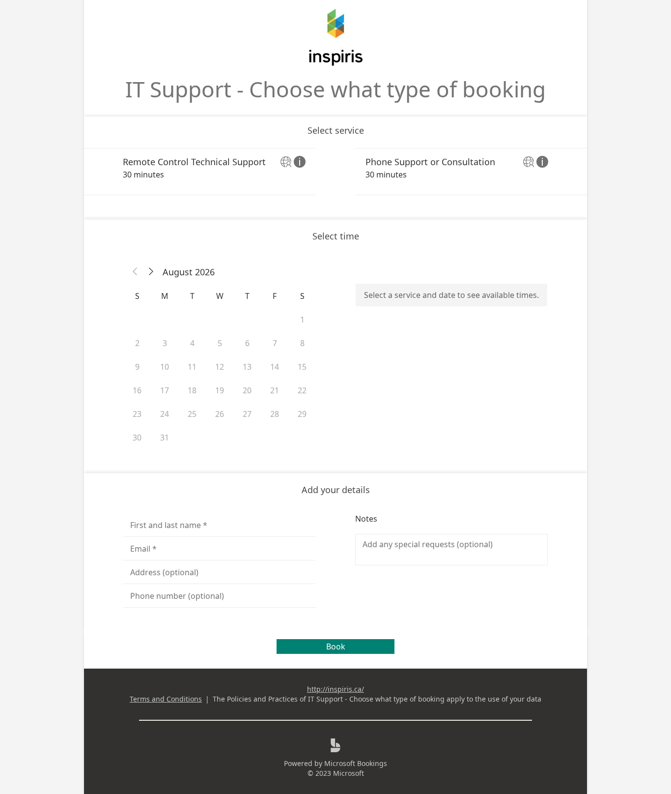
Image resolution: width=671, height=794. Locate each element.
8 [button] (302, 343)
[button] (135, 272)
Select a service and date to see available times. (451, 295)
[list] (335, 171)
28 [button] (274, 414)
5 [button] (220, 343)
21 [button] (274, 390)
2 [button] (137, 343)
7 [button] (275, 343)
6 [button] (247, 343)
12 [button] (219, 366)
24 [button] (164, 414)
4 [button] (192, 343)
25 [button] (192, 414)
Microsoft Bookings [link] (355, 763)
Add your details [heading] (336, 490)
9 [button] (137, 366)
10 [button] (164, 366)
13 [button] (247, 366)
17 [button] (164, 390)
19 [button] (219, 390)
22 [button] (302, 390)
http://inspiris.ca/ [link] (335, 689)
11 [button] (192, 366)
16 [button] (137, 390)
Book (335, 646)
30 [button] (137, 437)
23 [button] (137, 414)
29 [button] (302, 414)
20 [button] (247, 390)
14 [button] (274, 366)
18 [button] (192, 390)
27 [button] (247, 414)
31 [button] (164, 437)
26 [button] (219, 414)
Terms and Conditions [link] (166, 699)
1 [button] (302, 319)
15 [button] (302, 366)
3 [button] (165, 343)
